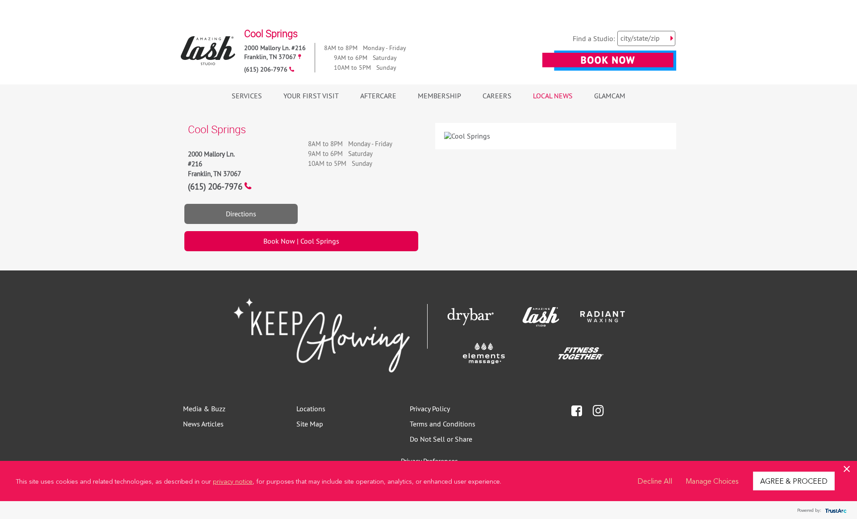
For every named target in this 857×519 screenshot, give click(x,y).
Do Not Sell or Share (441, 439)
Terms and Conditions (442, 423)
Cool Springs (271, 33)
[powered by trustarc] (834, 510)
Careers (497, 95)
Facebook (576, 411)
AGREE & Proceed (794, 480)
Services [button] (247, 95)
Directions (241, 213)
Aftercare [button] (378, 95)
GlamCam (609, 95)
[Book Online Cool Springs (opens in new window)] (609, 66)
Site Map (309, 423)
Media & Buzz (204, 408)
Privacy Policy (430, 408)
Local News (553, 95)
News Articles (203, 423)
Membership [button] (439, 95)
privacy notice (233, 481)
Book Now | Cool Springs (301, 240)
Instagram (598, 411)
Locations (310, 408)
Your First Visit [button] (311, 95)
